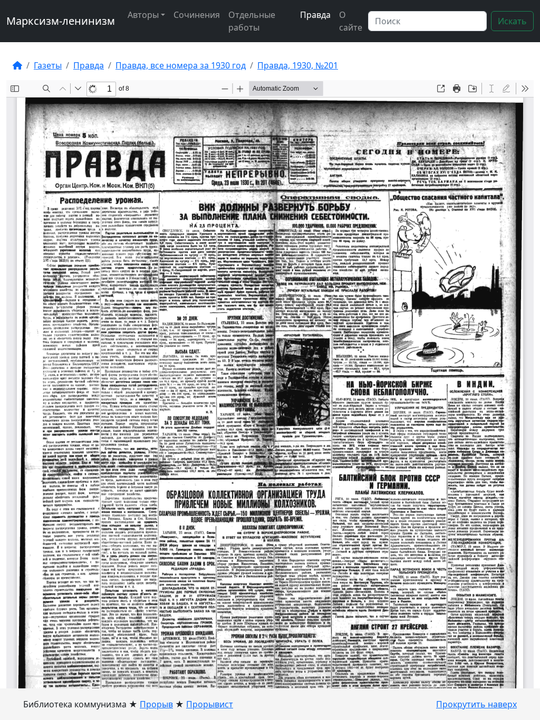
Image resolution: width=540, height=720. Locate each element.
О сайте (350, 21)
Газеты (48, 65)
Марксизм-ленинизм (60, 21)
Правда (315, 15)
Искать (512, 21)
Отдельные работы (251, 21)
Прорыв (156, 704)
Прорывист (209, 704)
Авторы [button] (143, 15)
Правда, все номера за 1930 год (180, 65)
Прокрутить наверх (476, 704)
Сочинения (196, 15)
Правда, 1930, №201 (297, 65)
